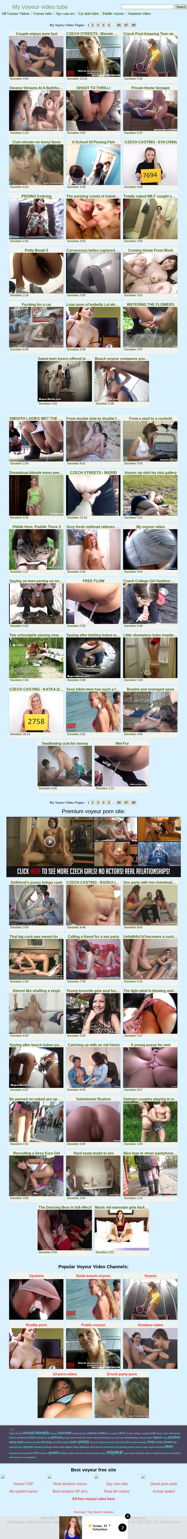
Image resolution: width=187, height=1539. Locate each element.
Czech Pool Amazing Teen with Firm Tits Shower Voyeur (150, 34)
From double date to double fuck (93, 418)
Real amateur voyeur (70, 1484)
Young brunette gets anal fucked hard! (93, 991)
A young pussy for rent (150, 1045)
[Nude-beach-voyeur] (93, 1299)
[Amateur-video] (150, 1348)
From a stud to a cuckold (150, 418)
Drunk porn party (163, 1484)
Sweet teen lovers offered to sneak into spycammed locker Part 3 (65, 359)
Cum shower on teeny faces (37, 142)
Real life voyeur (117, 1491)
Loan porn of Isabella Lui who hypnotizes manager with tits (93, 304)
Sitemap (79, 1512)
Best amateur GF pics (70, 1491)
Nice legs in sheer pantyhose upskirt (150, 1153)
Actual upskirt (164, 1491)
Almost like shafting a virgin (36, 991)
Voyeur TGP (23, 1484)
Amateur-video (150, 1325)
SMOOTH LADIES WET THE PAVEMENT (36, 418)
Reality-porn (36, 1325)
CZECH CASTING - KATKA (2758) (36, 689)
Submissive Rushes (93, 1099)
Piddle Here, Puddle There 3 (37, 527)
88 (133, 25)
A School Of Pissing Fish (93, 142)
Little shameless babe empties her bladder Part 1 (150, 635)
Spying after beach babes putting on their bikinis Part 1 (36, 1045)
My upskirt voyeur (23, 1491)
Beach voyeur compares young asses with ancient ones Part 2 (122, 359)
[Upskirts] (36, 1299)
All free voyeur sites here (93, 1499)
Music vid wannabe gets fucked (122, 1207)
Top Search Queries (100, 1512)
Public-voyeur (93, 1325)
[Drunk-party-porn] (122, 1397)
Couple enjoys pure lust (36, 34)
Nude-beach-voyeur (93, 1276)
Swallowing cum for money (65, 743)
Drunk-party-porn (122, 1374)
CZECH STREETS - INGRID (93, 473)
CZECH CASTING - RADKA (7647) (93, 882)
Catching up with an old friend (93, 1045)
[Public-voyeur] (93, 1348)
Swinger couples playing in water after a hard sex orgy (150, 1099)
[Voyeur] (150, 1299)
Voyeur (150, 1276)
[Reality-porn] (36, 1348)
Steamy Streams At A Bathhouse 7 (36, 88)
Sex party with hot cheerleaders (150, 882)
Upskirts (36, 1276)
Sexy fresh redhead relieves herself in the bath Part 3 (93, 527)
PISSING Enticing (36, 196)
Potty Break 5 (36, 250)
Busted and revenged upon (150, 689)
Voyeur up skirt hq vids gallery (150, 473)
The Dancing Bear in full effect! (65, 1207)
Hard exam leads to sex (93, 1153)
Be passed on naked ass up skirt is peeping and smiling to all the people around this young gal (36, 1099)
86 (119, 25)
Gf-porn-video (65, 1374)
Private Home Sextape (150, 88)
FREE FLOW (93, 581)
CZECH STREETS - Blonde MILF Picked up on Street (93, 34)
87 (126, 25)
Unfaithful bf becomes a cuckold (150, 937)
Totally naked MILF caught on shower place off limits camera (150, 196)
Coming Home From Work (150, 250)
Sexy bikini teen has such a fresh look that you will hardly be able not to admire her (93, 689)
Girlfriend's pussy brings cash (36, 882)
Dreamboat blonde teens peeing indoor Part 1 (36, 473)
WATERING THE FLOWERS (150, 304)
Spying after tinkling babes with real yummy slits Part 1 (93, 635)
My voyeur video (150, 527)
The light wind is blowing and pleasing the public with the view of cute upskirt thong (150, 991)
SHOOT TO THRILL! (93, 88)
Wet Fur (122, 743)
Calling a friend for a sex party (93, 937)
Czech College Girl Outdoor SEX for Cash (150, 581)
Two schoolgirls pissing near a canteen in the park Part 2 (36, 635)
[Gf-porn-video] (65, 1397)
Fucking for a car (36, 304)
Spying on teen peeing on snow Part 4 (36, 581)
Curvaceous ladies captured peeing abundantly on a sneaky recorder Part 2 (93, 250)
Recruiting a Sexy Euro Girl (36, 1153)
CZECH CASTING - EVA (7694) (151, 142)
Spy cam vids (117, 1484)
